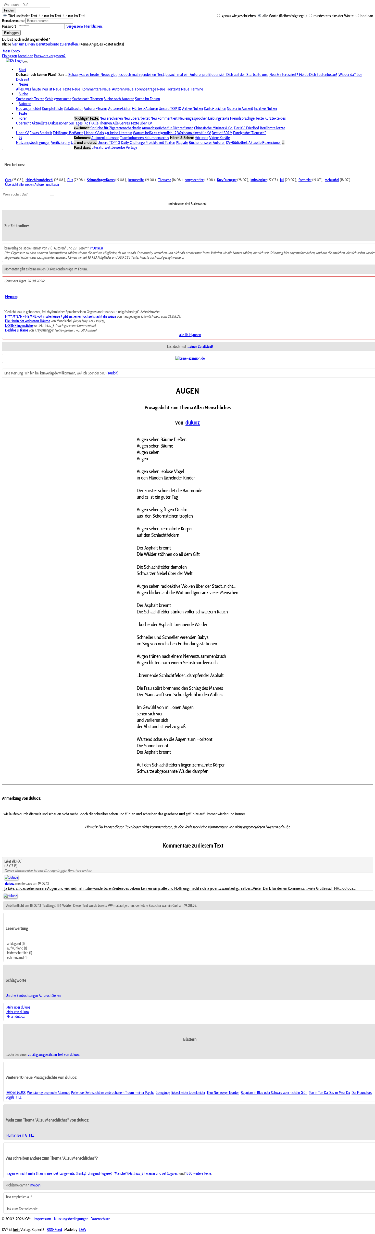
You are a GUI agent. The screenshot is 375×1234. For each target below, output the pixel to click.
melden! (35, 1185)
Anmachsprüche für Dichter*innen (167, 127)
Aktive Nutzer (192, 108)
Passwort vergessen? (50, 55)
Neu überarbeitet (136, 118)
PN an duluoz (15, 1016)
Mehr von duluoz (17, 1012)
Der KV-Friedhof (246, 127)
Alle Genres (121, 123)
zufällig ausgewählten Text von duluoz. (54, 1054)
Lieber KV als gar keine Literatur (108, 132)
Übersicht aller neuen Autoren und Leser (32, 184)
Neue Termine (192, 89)
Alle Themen (102, 123)
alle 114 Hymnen (190, 335)
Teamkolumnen (132, 137)
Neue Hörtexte (168, 89)
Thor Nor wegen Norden (223, 1092)
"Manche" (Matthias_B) (129, 1173)
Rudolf (112, 373)
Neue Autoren (113, 89)
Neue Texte (62, 89)
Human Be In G (16, 1135)
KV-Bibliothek (237, 142)
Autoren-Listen (119, 108)
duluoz (192, 422)
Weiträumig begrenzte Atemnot (48, 1092)
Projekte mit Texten (160, 142)
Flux (70, 180)
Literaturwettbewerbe (108, 147)
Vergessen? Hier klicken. (84, 26)
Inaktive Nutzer (265, 108)
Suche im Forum (147, 98)
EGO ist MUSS (16, 1092)
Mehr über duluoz (18, 1007)
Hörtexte (201, 137)
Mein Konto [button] (11, 51)
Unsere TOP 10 (170, 108)
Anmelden (25, 55)
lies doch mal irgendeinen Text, (141, 74)
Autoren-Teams (95, 108)
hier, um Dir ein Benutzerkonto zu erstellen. (45, 44)
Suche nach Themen (87, 98)
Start (22, 69)
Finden (9, 10)
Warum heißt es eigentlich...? (155, 132)
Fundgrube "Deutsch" (249, 132)
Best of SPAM (222, 132)
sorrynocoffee (194, 180)
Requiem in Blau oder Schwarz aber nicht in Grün (274, 1092)
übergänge (163, 1092)
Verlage (131, 147)
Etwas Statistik (41, 132)
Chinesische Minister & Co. (213, 127)
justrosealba (136, 180)
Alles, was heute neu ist (34, 89)
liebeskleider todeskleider (188, 1092)
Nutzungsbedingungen (33, 142)
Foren (23, 118)
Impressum (42, 1219)
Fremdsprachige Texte (247, 118)
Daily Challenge (133, 142)
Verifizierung (60, 142)
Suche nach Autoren (119, 98)
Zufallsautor (73, 108)
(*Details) (96, 248)
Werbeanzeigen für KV (194, 132)
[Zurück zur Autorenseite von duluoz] (10, 896)
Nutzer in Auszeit (240, 108)
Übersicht (23, 123)
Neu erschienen (111, 118)
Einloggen (11, 33)
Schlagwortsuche (58, 98)
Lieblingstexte (218, 118)
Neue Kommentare (87, 89)
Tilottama (164, 180)
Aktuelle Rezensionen (264, 142)
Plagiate (182, 142)
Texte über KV (141, 123)
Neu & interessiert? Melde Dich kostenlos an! (303, 74)
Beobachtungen (27, 995)
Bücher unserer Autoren (207, 142)
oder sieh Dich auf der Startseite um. (239, 74)
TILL (18, 1097)
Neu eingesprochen (192, 118)
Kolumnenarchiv (156, 137)
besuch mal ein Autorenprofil (188, 74)
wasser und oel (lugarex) (162, 1173)
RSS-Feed (54, 1229)
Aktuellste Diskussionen (50, 123)
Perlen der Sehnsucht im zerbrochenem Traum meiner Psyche (112, 1092)
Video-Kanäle (219, 137)
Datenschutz (100, 1219)
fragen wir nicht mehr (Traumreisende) (32, 1173)
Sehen (56, 995)
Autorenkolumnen (105, 137)
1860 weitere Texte (198, 1173)
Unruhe (11, 995)
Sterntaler (304, 180)
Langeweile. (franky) (72, 1173)
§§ (20, 137)
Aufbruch (45, 995)
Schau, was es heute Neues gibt (92, 74)
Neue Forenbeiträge (140, 89)
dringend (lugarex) (100, 1173)
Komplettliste (52, 108)
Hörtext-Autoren (145, 108)
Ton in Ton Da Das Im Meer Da (329, 1092)
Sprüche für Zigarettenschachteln (115, 127)
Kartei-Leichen (215, 108)
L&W (82, 1229)
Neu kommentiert (164, 118)
